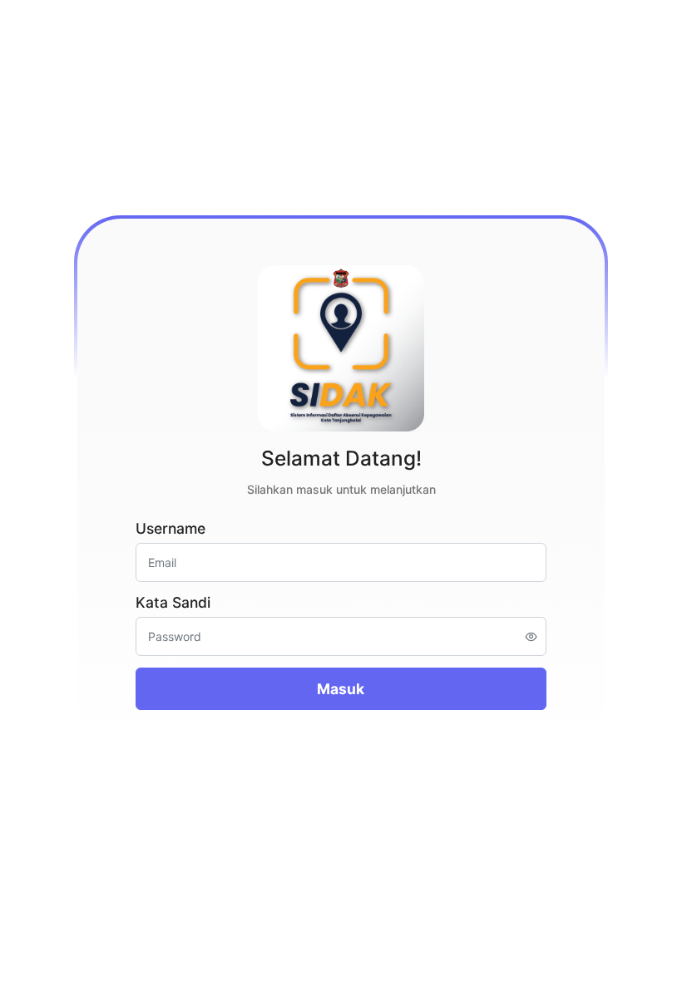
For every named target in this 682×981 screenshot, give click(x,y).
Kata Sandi (173, 602)
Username (170, 528)
